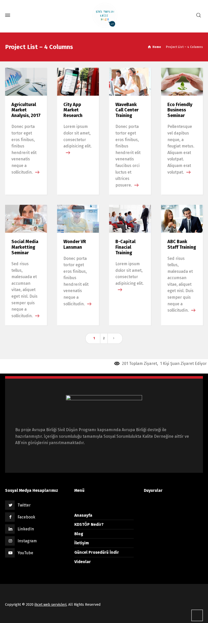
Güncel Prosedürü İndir (96, 552)
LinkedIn (26, 529)
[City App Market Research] (78, 81)
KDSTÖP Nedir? (88, 524)
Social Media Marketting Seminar (24, 247)
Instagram (27, 540)
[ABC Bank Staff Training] (182, 218)
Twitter (24, 505)
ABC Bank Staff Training (181, 244)
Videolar (82, 561)
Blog (78, 533)
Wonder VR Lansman (74, 244)
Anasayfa (83, 515)
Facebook (26, 517)
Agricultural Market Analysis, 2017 (26, 110)
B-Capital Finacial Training (125, 247)
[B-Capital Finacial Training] (130, 218)
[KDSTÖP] (104, 15)
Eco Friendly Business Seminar (179, 110)
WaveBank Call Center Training (126, 110)
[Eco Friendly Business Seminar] (182, 81)
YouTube (25, 552)
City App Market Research (72, 110)
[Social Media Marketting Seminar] (26, 218)
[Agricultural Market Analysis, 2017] (26, 81)
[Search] (198, 15)
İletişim (81, 543)
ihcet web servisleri (50, 604)
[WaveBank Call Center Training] (130, 81)
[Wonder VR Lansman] (78, 218)
